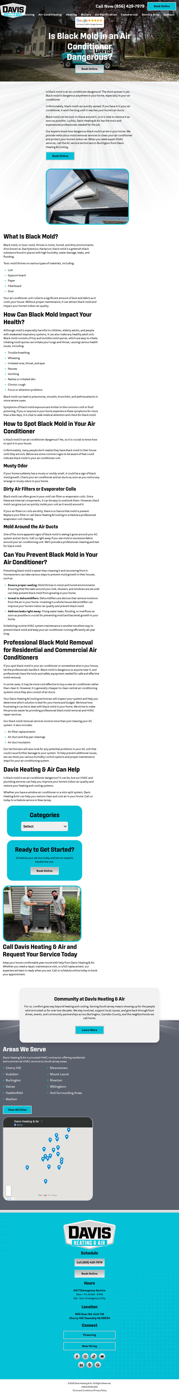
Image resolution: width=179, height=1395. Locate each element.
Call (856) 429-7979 (89, 1262)
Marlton (11, 1099)
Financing (28, 15)
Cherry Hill (13, 1068)
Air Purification (106, 15)
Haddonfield (14, 1093)
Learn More (89, 1030)
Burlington (13, 1080)
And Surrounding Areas (66, 1093)
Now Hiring (89, 1346)
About (12, 15)
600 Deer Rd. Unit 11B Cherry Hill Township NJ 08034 (89, 1316)
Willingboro (58, 1087)
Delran (10, 1087)
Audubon (12, 1074)
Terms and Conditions (83, 1390)
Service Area (150, 15)
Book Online (162, 6)
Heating (71, 15)
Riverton (56, 1080)
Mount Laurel (59, 1074)
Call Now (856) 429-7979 (120, 6)
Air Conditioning (50, 15)
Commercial (129, 15)
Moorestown (59, 1068)
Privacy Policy (100, 1390)
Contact (168, 15)
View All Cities (17, 1110)
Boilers (86, 15)
